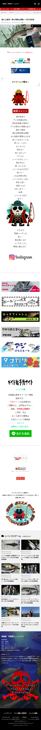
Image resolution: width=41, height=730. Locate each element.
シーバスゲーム (27, 12)
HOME (5, 12)
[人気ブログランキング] (20, 62)
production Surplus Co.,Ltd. (20, 725)
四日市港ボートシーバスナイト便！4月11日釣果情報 (10, 600)
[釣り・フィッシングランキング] (20, 468)
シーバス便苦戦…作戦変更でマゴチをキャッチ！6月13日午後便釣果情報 (10, 557)
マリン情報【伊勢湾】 (20, 713)
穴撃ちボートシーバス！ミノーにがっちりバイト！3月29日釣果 (10, 624)
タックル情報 (33, 713)
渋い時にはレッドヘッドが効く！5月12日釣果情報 (9, 580)
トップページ (8, 713)
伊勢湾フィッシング (14, 12)
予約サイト (15, 402)
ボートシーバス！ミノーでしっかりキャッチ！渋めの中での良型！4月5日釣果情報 (30, 601)
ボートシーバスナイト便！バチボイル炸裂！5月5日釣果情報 (30, 580)
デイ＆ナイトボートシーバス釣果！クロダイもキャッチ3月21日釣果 (30, 624)
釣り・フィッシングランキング (20, 471)
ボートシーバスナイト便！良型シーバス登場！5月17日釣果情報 (30, 557)
